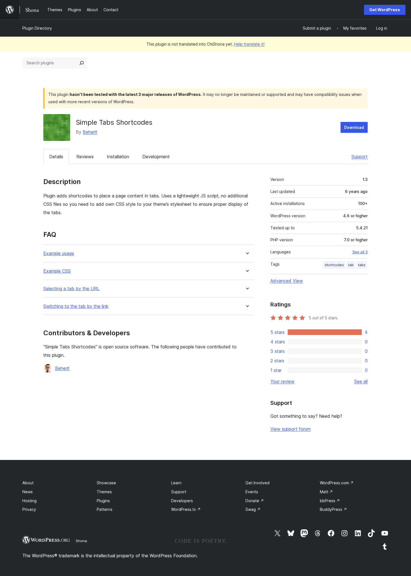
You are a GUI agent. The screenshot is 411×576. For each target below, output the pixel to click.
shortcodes (334, 265)
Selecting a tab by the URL (71, 288)
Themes (104, 491)
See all (361, 381)
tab (351, 265)
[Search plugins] (81, 63)
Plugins (103, 500)
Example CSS (57, 271)
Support (359, 156)
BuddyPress (333, 509)
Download (354, 127)
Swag (253, 509)
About (28, 482)
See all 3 (360, 252)
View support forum (290, 429)
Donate (254, 500)
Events (251, 491)
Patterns (104, 509)
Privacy (29, 509)
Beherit (90, 132)
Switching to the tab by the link (75, 306)
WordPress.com (337, 482)
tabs (361, 265)
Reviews (85, 156)
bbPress (330, 500)
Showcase (106, 482)
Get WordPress (384, 9)
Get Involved (257, 482)
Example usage (58, 253)
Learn (176, 482)
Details (56, 156)
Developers (182, 500)
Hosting (29, 500)
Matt (326, 491)
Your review (282, 381)
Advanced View (286, 281)
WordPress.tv (186, 509)
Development (156, 156)
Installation (118, 156)
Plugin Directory (37, 28)
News (27, 491)
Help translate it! (249, 44)
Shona (81, 541)
